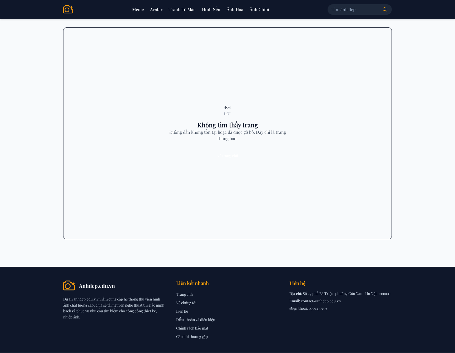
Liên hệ (182, 311)
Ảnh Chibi (259, 9)
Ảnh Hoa (235, 9)
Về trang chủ (227, 155)
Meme (138, 9)
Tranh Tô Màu (182, 9)
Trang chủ (184, 294)
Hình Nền (211, 9)
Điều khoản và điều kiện (195, 319)
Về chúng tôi (186, 302)
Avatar (156, 9)
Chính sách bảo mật (192, 328)
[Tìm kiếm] (385, 9)
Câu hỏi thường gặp (192, 336)
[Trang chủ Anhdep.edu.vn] (68, 9)
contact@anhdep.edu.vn (321, 300)
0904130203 (318, 308)
